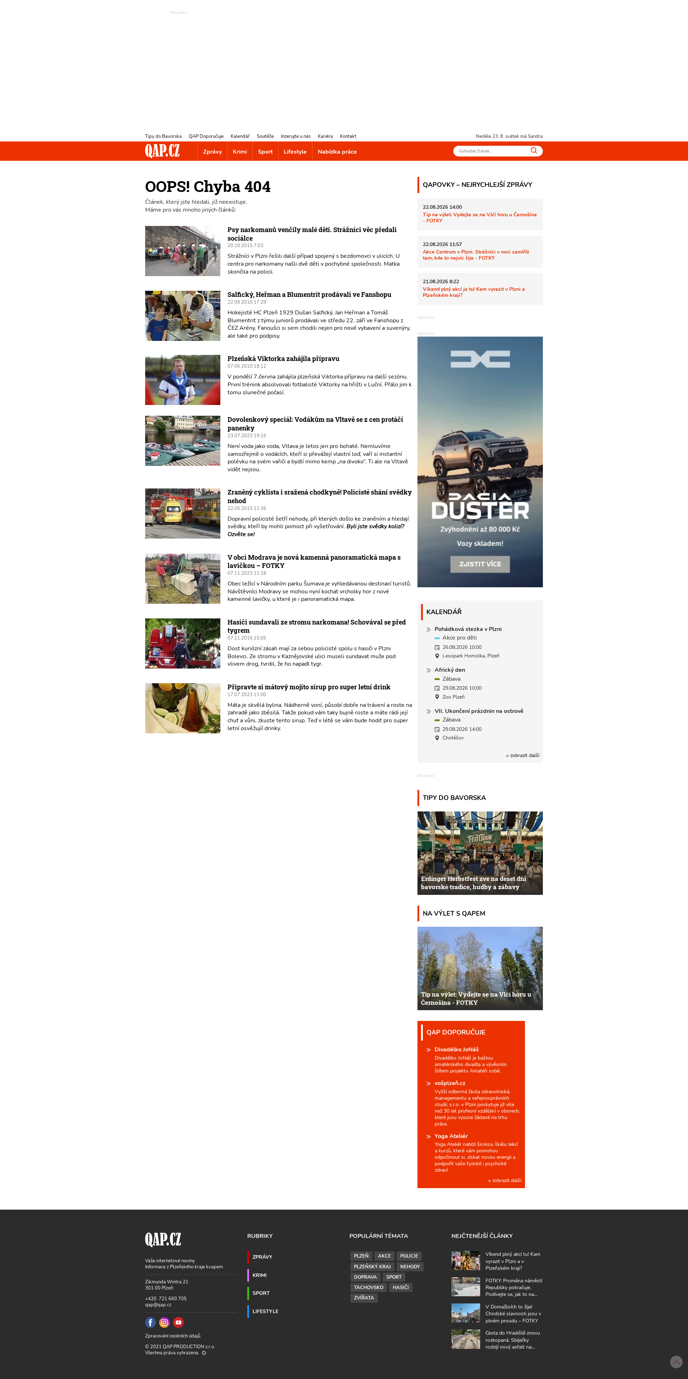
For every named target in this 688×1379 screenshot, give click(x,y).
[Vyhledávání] (534, 150)
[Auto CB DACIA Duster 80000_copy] (480, 585)
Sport (265, 152)
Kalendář (240, 136)
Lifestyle (295, 152)
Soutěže (265, 136)
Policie (409, 1256)
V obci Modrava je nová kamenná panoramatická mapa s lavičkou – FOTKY (314, 561)
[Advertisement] (344, 66)
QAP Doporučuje (206, 136)
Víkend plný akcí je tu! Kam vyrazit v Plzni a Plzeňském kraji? (474, 292)
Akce (384, 1256)
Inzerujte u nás (296, 136)
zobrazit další (524, 755)
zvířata (364, 1298)
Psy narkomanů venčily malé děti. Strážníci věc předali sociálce (312, 233)
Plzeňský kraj (372, 1267)
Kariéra (325, 136)
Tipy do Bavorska (163, 136)
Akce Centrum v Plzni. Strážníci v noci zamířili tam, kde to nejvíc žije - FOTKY (476, 254)
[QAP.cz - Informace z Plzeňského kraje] (162, 151)
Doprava (365, 1277)
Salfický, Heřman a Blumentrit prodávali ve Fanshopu (309, 294)
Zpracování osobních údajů (172, 1336)
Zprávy (212, 152)
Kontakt (348, 136)
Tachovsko (368, 1287)
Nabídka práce (337, 152)
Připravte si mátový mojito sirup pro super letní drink (309, 687)
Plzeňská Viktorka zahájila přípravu (283, 358)
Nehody (410, 1267)
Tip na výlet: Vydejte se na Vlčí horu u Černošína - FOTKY (480, 217)
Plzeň (361, 1256)
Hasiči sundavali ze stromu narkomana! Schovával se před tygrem (317, 626)
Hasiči (401, 1287)
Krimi (240, 152)
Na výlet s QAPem (454, 913)
